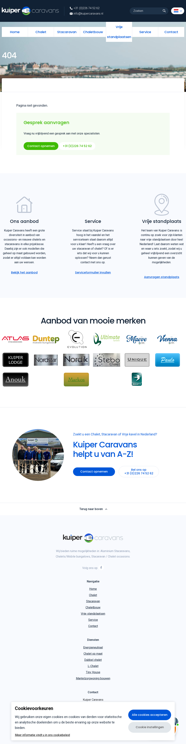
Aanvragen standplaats (161, 277)
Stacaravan (66, 32)
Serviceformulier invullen (93, 272)
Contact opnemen (41, 146)
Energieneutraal (93, 647)
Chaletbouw (93, 32)
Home (15, 32)
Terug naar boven (91, 509)
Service (145, 32)
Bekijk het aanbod (24, 272)
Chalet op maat (93, 653)
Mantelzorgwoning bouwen (93, 678)
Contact (171, 32)
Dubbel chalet (93, 660)
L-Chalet (93, 666)
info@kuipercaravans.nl (88, 13)
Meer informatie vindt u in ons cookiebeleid (42, 735)
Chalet (40, 32)
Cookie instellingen (150, 727)
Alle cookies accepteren (149, 715)
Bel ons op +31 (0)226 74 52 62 (138, 471)
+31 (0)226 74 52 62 (87, 8)
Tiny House (93, 672)
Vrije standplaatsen (119, 32)
